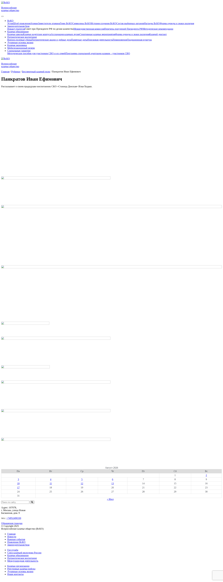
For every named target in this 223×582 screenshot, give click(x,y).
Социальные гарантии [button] (18, 50)
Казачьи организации (18, 566)
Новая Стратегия (16, 29)
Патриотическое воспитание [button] (22, 37)
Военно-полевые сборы (19, 39)
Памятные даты (79, 39)
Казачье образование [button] (18, 31)
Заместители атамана (49, 23)
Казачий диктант (158, 34)
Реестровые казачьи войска (21, 568)
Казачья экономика (17, 45)
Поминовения (120, 39)
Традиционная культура (139, 39)
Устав (10, 23)
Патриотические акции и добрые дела (51, 39)
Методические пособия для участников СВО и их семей (36, 53)
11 (51, 483)
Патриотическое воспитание (22, 558)
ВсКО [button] (10, 20)
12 (82, 483)
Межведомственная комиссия (89, 29)
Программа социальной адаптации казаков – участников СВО (98, 53)
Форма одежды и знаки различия (177, 23)
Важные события (16, 539)
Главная (11, 534)
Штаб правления (21, 23)
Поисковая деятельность (100, 39)
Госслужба (12, 550)
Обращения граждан (11, 523)
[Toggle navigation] (2, 16)
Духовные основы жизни (20, 42)
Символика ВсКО (81, 23)
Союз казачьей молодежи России (24, 552)
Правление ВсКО (16, 542)
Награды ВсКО (152, 23)
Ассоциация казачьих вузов (65, 34)
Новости (11, 536)
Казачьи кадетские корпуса (37, 34)
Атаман (34, 23)
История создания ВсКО (103, 23)
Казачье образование (18, 555)
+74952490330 (13, 518)
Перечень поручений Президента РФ (123, 29)
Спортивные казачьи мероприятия (97, 34)
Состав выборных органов (130, 23)
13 (112, 483)
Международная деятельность (22, 561)
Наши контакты (15, 574)
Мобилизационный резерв (21, 48)
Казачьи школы (15, 34)
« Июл (110, 499)
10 (18, 483)
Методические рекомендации (158, 29)
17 (18, 487)
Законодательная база (18, 545)
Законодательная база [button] (18, 26)
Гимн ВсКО (66, 23)
